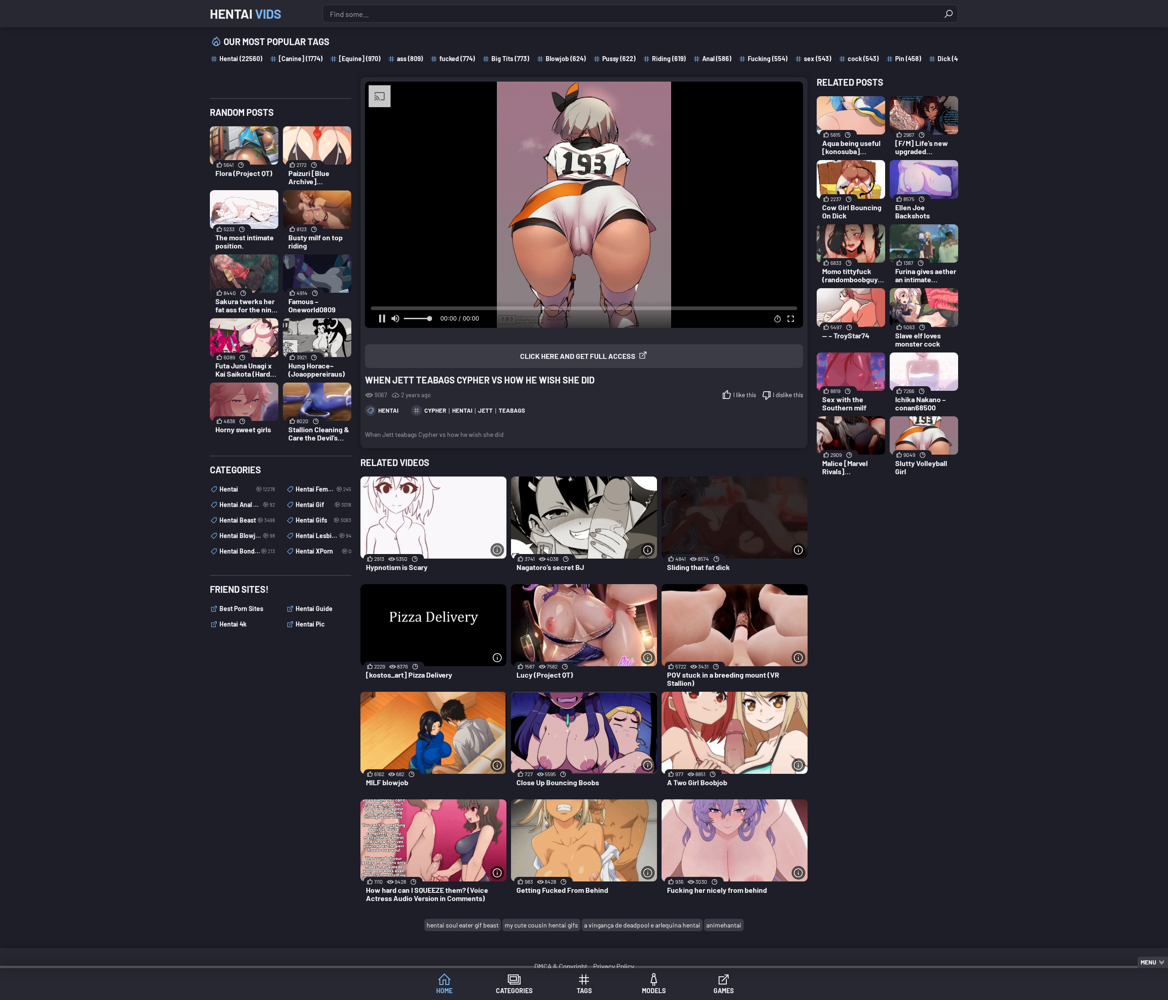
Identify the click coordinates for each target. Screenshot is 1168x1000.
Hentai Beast (247, 520)
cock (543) (863, 58)
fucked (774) (457, 58)
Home (444, 991)
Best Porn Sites (241, 608)
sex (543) (817, 58)
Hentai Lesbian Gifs (323, 535)
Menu (1148, 962)
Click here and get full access (578, 356)
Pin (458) (908, 58)
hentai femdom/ (323, 489)
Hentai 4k (232, 624)
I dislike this (788, 395)
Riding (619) (669, 58)
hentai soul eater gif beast (463, 925)
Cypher (435, 410)
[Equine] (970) (360, 58)
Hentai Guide (314, 608)
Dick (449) (952, 58)
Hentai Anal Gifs (247, 504)
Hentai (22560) (240, 58)
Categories (514, 991)
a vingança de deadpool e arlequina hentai (642, 925)
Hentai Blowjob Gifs (247, 535)
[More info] (497, 550)
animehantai (723, 925)
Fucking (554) (767, 58)
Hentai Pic (310, 624)
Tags (584, 991)
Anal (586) (716, 58)
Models (654, 991)
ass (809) (410, 58)
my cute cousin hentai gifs (541, 925)
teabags (512, 410)
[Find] (949, 13)
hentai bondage (247, 551)
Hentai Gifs (323, 520)
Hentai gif (323, 504)
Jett (485, 410)
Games (724, 991)
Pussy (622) (619, 58)
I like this (744, 395)
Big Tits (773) (510, 58)
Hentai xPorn (323, 551)
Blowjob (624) (566, 58)
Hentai (246, 13)
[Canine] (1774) (301, 58)
